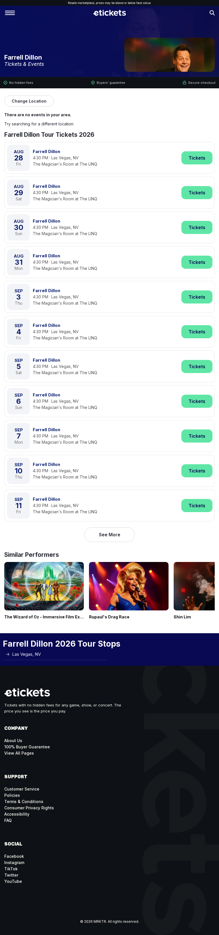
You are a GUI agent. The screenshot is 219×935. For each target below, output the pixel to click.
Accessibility (16, 814)
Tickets (196, 158)
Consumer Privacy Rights (29, 807)
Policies (12, 795)
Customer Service (21, 789)
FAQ (8, 820)
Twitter (11, 875)
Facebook (14, 856)
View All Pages (19, 753)
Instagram (14, 862)
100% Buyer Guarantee (27, 746)
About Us (13, 740)
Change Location (29, 101)
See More (109, 534)
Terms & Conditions (23, 801)
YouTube (13, 881)
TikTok (11, 868)
